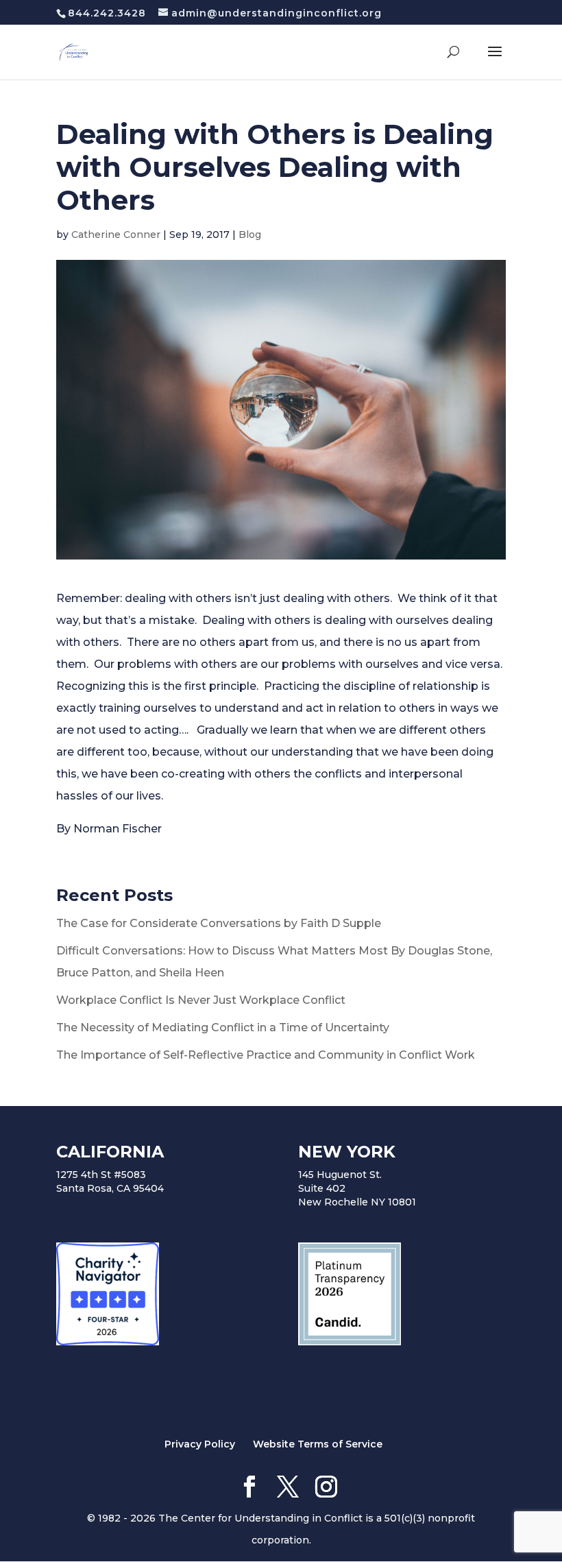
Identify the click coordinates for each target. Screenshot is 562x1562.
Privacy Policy (199, 1444)
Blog (250, 234)
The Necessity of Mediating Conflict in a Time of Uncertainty (222, 1027)
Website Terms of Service (317, 1444)
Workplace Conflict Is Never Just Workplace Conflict (200, 1000)
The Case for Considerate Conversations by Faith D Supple (218, 923)
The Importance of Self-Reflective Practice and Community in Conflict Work (265, 1054)
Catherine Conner (115, 234)
